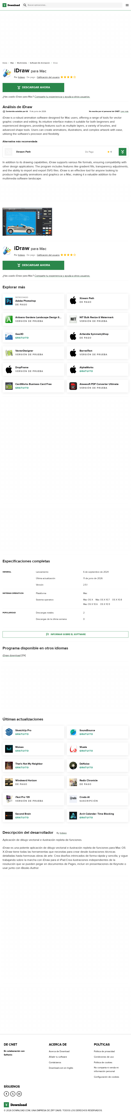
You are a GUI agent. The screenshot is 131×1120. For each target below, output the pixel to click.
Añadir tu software (58, 1056)
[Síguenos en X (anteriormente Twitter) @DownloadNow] (12, 1093)
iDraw (30, 70)
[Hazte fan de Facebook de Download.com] (6, 1093)
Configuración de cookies (106, 1077)
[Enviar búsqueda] (24, 5)
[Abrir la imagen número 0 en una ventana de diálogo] (27, 222)
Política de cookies (103, 1062)
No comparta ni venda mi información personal (106, 1069)
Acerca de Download (59, 1051)
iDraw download (12, 655)
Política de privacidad (104, 1051)
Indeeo (63, 833)
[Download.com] (11, 5)
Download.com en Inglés (61, 1068)
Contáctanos (55, 1062)
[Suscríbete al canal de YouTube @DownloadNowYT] (19, 1093)
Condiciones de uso (104, 1056)
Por (19, 77)
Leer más (124, 111)
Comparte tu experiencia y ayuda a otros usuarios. (62, 96)
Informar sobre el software (68, 634)
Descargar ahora (36, 87)
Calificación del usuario (48, 77)
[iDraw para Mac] (7, 73)
